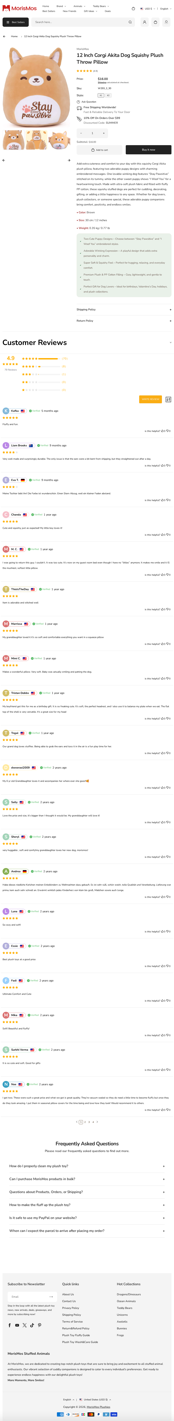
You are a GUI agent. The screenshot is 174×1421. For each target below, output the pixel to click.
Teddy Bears (99, 6)
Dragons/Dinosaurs (129, 1294)
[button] (14, 141)
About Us (68, 1294)
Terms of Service (72, 1322)
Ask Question (89, 101)
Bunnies (122, 1328)
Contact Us (69, 1301)
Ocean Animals (126, 1301)
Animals (78, 6)
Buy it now (148, 150)
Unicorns (122, 1315)
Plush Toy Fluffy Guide (76, 1335)
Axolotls (122, 1322)
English (164, 8)
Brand (60, 6)
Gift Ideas (89, 11)
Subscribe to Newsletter (26, 1284)
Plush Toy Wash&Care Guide (80, 1342)
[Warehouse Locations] (166, 22)
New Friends (69, 11)
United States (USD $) (96, 1399)
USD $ (148, 10)
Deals (108, 11)
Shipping (102, 82)
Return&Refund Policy (75, 1328)
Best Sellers (48, 11)
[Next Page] (97, 1122)
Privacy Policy (70, 1308)
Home (45, 6)
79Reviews (11, 369)
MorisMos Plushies (98, 1407)
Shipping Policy (71, 1315)
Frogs (120, 1335)
